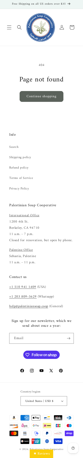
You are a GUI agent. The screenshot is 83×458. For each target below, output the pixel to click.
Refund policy (19, 168)
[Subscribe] (68, 338)
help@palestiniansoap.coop (28, 306)
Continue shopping (41, 96)
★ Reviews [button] (41, 454)
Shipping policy (20, 157)
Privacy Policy (19, 189)
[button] (9, 27)
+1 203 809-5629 (23, 297)
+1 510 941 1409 (22, 287)
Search (14, 147)
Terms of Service (21, 178)
